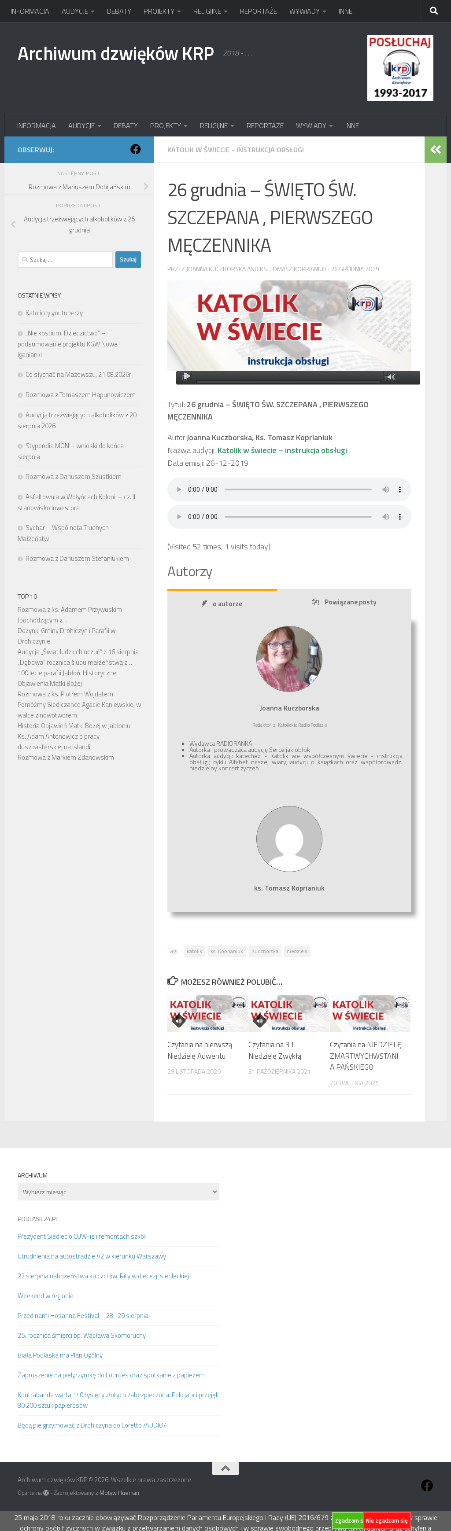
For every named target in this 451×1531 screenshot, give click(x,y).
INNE (345, 11)
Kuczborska (264, 951)
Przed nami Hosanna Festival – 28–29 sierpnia (83, 1315)
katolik (194, 951)
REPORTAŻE (258, 11)
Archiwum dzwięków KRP (116, 53)
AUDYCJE (75, 11)
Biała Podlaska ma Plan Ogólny (60, 1355)
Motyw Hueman (119, 1492)
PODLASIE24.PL (38, 1218)
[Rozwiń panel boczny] (436, 149)
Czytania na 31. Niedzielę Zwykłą (274, 1050)
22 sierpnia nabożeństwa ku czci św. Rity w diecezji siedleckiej (103, 1276)
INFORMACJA (30, 11)
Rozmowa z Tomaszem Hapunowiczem (81, 395)
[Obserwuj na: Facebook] (135, 149)
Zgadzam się (351, 1520)
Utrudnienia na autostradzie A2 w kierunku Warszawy (92, 1256)
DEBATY (119, 11)
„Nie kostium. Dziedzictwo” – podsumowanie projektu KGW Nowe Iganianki (68, 344)
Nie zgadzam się (387, 1520)
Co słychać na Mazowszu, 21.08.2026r (78, 374)
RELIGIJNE (207, 11)
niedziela (297, 951)
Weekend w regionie (46, 1296)
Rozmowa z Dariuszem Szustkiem (74, 476)
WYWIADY (304, 11)
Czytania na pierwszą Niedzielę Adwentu (199, 1050)
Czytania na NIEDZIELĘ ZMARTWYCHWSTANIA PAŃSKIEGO (365, 1056)
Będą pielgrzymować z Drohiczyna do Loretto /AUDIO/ (92, 1425)
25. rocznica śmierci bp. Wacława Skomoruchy (82, 1335)
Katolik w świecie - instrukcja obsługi (235, 149)
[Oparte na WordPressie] (46, 1493)
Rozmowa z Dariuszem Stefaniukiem (77, 558)
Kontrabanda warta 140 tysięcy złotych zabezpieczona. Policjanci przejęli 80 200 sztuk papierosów (118, 1400)
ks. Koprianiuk (227, 951)
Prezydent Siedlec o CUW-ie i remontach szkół (82, 1236)
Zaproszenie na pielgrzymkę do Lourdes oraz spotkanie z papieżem (111, 1375)
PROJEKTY (159, 11)
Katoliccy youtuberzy (54, 313)
